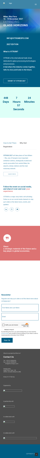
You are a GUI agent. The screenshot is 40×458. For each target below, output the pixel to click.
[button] (35, 4)
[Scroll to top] (36, 454)
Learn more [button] (12, 174)
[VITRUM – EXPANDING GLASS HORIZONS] (9, 4)
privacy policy (5, 333)
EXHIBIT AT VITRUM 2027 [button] (16, 81)
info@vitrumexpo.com (11, 363)
